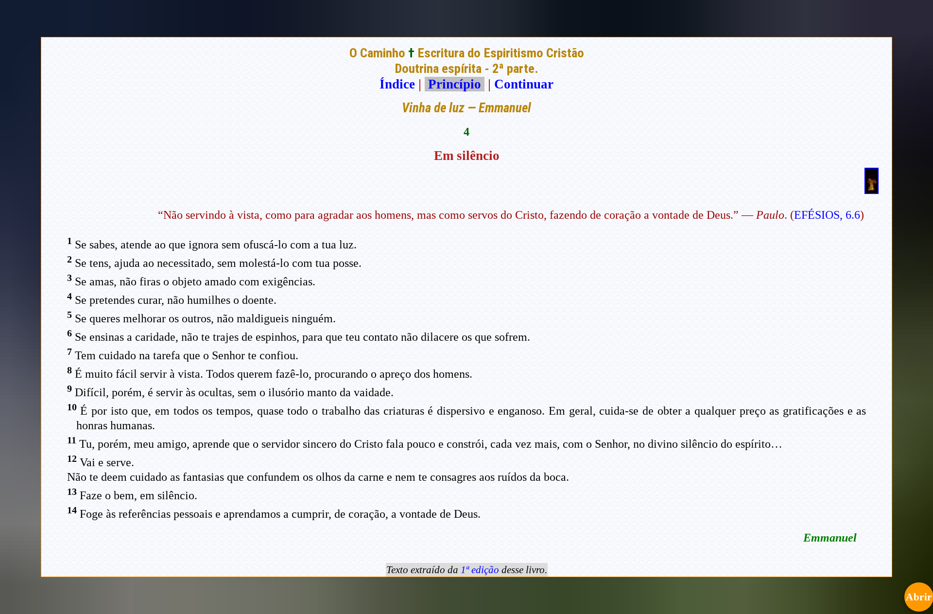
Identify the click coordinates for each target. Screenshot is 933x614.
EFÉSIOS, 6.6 (827, 215)
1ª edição (480, 570)
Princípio (454, 84)
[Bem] (871, 189)
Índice (397, 84)
